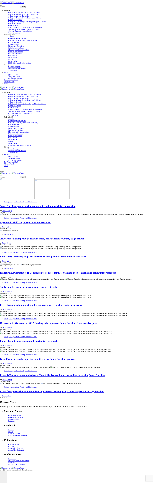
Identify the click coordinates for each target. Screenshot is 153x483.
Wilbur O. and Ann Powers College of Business (24, 29)
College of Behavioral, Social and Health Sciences (24, 18)
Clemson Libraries (14, 33)
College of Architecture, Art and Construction (23, 14)
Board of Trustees (14, 434)
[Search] (1, 175)
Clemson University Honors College (20, 31)
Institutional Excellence (16, 48)
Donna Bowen (6, 243)
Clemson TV (12, 446)
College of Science (14, 23)
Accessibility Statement (16, 450)
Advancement (12, 70)
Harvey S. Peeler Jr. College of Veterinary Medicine (25, 27)
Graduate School (13, 25)
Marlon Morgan (7, 211)
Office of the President (15, 52)
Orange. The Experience (16, 448)
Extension (11, 421)
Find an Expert (13, 74)
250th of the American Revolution (19, 63)
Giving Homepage (14, 67)
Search (23, 7)
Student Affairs (13, 61)
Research (11, 59)
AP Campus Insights (15, 78)
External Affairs (13, 44)
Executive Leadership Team (17, 435)
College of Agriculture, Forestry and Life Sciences (24, 12)
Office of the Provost (15, 53)
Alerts (6, 83)
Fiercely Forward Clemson (17, 68)
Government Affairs (14, 415)
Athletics (11, 37)
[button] (1, 171)
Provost (10, 432)
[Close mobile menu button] (1, 5)
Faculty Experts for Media (17, 464)
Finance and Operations (16, 46)
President (11, 430)
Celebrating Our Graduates (17, 38)
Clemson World (9, 82)
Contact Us (12, 459)
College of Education (15, 20)
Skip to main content (7, 1)
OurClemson (12, 55)
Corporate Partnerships (15, 417)
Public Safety (12, 57)
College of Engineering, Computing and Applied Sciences (27, 22)
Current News (8, 234)
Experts (6, 72)
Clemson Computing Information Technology (23, 40)
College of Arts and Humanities (18, 16)
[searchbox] (9, 7)
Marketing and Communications (18, 50)
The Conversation (14, 76)
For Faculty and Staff (11, 80)
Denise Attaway (7, 227)
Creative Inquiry (13, 42)
